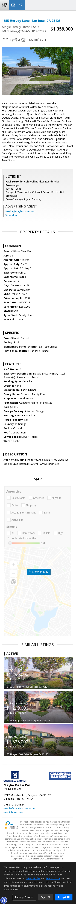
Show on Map (40, 571)
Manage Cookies (24, 897)
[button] (4, 900)
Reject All (45, 897)
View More (11, 215)
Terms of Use (53, 878)
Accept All (64, 897)
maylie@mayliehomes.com (20, 211)
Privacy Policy (33, 878)
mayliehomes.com (14, 812)
